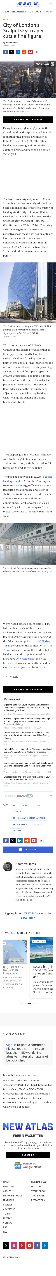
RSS (5, 1227)
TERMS (7, 1213)
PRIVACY (7, 1218)
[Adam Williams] (7, 866)
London (17, 811)
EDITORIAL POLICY (12, 1195)
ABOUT (7, 1191)
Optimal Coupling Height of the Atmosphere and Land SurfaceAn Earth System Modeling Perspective (27, 750)
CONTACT (8, 1222)
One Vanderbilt (25, 658)
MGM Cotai (10, 663)
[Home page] (28, 5)
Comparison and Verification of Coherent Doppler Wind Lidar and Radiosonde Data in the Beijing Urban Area (28, 764)
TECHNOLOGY (38, 1191)
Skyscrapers (20, 824)
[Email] (36, 52)
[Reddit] (24, 52)
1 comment (31, 849)
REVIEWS (7, 1204)
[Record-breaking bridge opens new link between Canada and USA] (28, 950)
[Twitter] (11, 52)
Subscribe (28, 1154)
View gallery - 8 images (28, 119)
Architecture (9, 20)
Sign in (11, 1045)
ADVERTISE (9, 1209)
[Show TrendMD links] (51, 795)
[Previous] (8, 968)
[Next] (48, 968)
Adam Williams (26, 864)
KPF (15, 676)
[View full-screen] (52, 64)
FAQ (5, 1231)
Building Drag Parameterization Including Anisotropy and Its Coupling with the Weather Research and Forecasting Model (27, 721)
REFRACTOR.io (38, 1200)
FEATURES (8, 1200)
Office (38, 824)
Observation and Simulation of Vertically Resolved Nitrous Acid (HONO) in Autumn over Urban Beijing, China (27, 735)
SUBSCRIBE (9, 1186)
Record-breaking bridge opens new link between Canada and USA (27, 972)
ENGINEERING (19, 11)
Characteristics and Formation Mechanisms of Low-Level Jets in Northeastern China (27, 778)
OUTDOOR (35, 11)
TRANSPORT (37, 1195)
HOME (6, 1182)
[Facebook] (5, 52)
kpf (38, 805)
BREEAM (17, 831)
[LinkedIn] (18, 52)
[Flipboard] (30, 52)
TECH (6, 11)
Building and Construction (29, 818)
